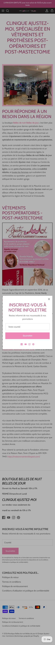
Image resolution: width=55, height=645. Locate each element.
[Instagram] (29, 344)
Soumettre (27, 335)
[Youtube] (26, 344)
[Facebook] (22, 344)
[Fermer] (49, 299)
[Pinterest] (33, 344)
